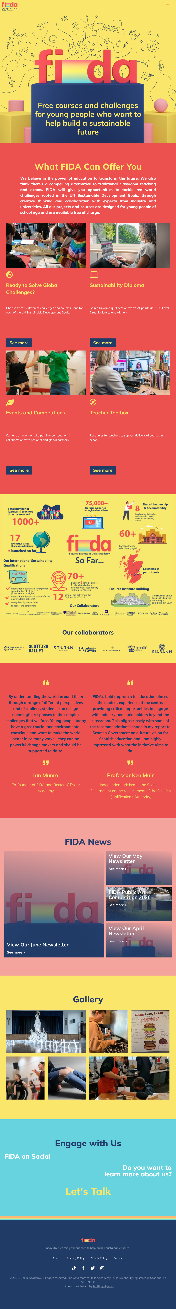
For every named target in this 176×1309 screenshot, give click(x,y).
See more (19, 342)
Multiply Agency (103, 1286)
